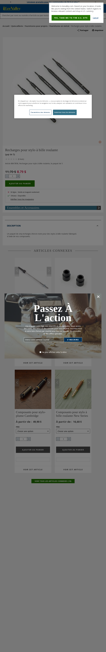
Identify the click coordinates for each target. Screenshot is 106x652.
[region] (53, 106)
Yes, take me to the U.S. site (71, 18)
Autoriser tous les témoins (64, 112)
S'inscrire (73, 339)
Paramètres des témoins (40, 112)
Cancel (95, 18)
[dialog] (76, 13)
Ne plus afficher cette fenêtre (54, 352)
